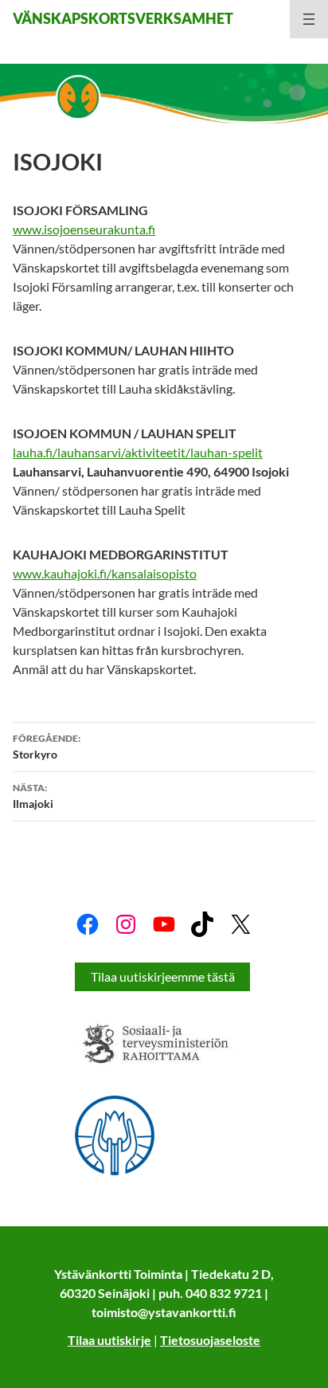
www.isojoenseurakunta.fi (84, 229)
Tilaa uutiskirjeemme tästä (163, 976)
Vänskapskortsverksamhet (123, 18)
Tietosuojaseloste (210, 1339)
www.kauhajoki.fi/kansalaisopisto (105, 573)
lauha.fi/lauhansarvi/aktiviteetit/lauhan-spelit (138, 452)
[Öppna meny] (309, 19)
